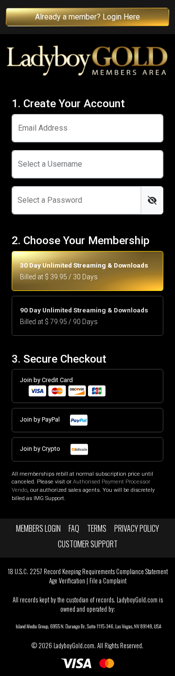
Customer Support (88, 544)
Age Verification (67, 580)
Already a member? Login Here (87, 16)
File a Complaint (107, 580)
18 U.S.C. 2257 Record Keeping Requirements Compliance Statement (88, 571)
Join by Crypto (41, 448)
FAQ (74, 528)
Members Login (38, 528)
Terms (96, 528)
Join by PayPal (40, 419)
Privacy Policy (136, 528)
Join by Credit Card (46, 380)
